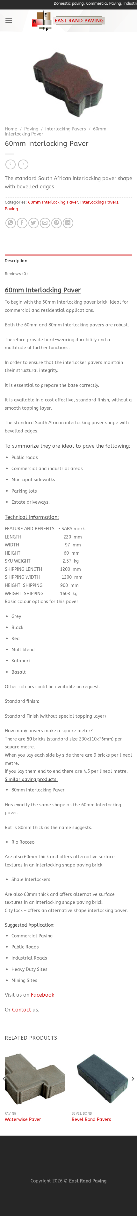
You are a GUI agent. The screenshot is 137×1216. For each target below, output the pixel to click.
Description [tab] (16, 260)
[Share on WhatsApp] (10, 223)
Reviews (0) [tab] (16, 273)
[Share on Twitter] (33, 223)
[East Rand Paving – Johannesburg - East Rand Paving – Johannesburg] (68, 20)
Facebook (42, 995)
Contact (21, 1010)
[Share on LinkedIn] (68, 223)
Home (11, 129)
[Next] (132, 1091)
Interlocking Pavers (65, 129)
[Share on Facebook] (22, 223)
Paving (31, 129)
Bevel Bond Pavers (91, 1119)
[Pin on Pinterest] (56, 223)
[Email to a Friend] (45, 223)
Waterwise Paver (23, 1119)
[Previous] (4, 1091)
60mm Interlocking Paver (53, 202)
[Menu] (8, 20)
